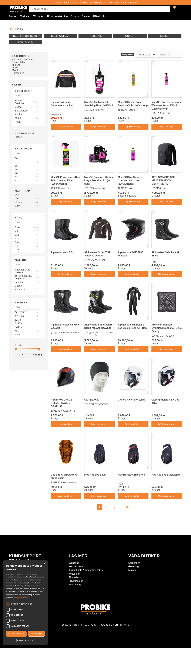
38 (16, 166)
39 (16, 169)
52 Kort (19, 323)
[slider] (16, 348)
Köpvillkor (74, 573)
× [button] (44, 563)
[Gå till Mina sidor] (179, 9)
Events (75, 16)
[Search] (167, 9)
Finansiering (75, 577)
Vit (16, 231)
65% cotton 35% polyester (23, 277)
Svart (17, 227)
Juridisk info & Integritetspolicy (86, 569)
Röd (17, 238)
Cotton (18, 286)
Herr (17, 198)
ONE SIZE (20, 312)
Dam (17, 194)
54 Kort (19, 327)
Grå (17, 235)
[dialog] (25, 602)
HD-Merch (99, 16)
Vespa (18, 107)
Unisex (18, 202)
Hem (11, 28)
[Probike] (18, 9)
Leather (19, 282)
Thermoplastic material (22, 271)
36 (16, 158)
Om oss (86, 16)
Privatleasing (76, 580)
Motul (18, 118)
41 (16, 177)
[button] (25, 640)
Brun (17, 242)
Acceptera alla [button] (16, 633)
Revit (17, 122)
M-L (17, 331)
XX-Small (20, 316)
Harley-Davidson (20, 102)
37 (16, 162)
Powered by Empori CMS (114, 625)
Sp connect (21, 110)
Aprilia (18, 114)
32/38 (18, 319)
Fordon (13, 16)
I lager (18, 137)
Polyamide (20, 289)
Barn (17, 206)
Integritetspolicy (21, 597)
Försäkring (75, 584)
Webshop (38, 16)
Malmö (132, 569)
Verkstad (25, 16)
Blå (17, 246)
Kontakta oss (76, 566)
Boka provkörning (57, 16)
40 (16, 173)
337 (127, 507)
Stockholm (134, 562)
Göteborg (133, 566)
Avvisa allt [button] (36, 633)
